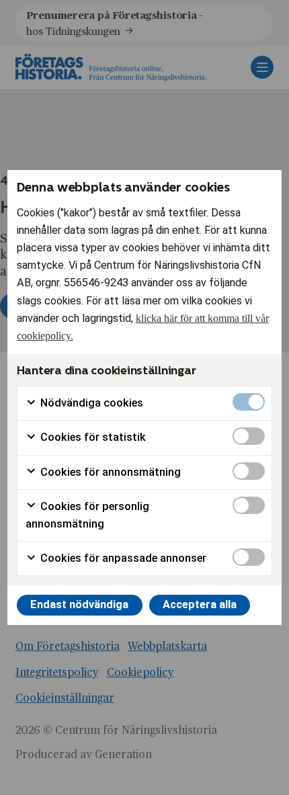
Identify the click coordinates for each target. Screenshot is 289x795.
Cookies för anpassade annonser (122, 558)
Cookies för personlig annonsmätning (87, 515)
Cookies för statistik (92, 437)
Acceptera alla (200, 604)
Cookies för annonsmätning (109, 472)
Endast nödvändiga (79, 604)
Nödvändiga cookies (90, 402)
